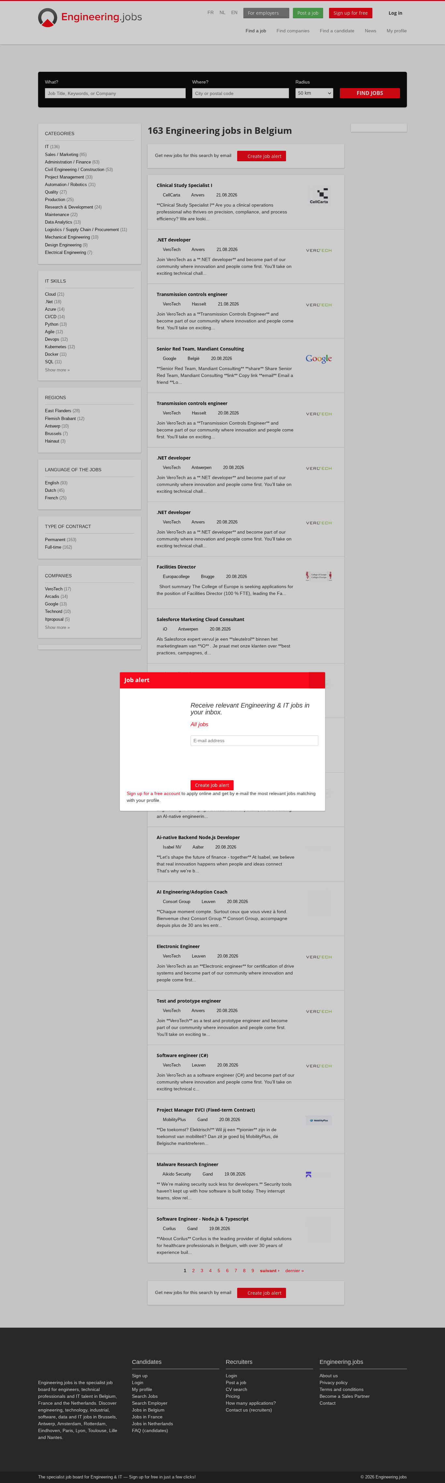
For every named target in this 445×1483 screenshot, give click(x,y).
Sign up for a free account (153, 793)
